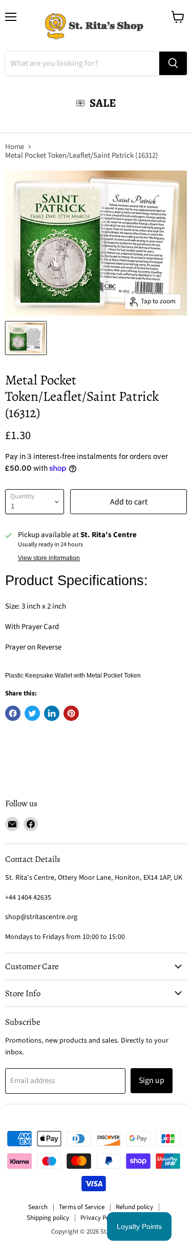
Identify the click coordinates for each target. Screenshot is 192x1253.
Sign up (151, 1080)
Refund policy (134, 1207)
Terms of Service (81, 1207)
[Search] (173, 63)
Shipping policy (48, 1217)
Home (14, 146)
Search (38, 1207)
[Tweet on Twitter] (32, 713)
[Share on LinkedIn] (51, 713)
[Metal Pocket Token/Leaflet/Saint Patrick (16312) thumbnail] (26, 338)
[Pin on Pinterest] (71, 713)
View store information (49, 558)
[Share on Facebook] (12, 713)
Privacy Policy (99, 1217)
